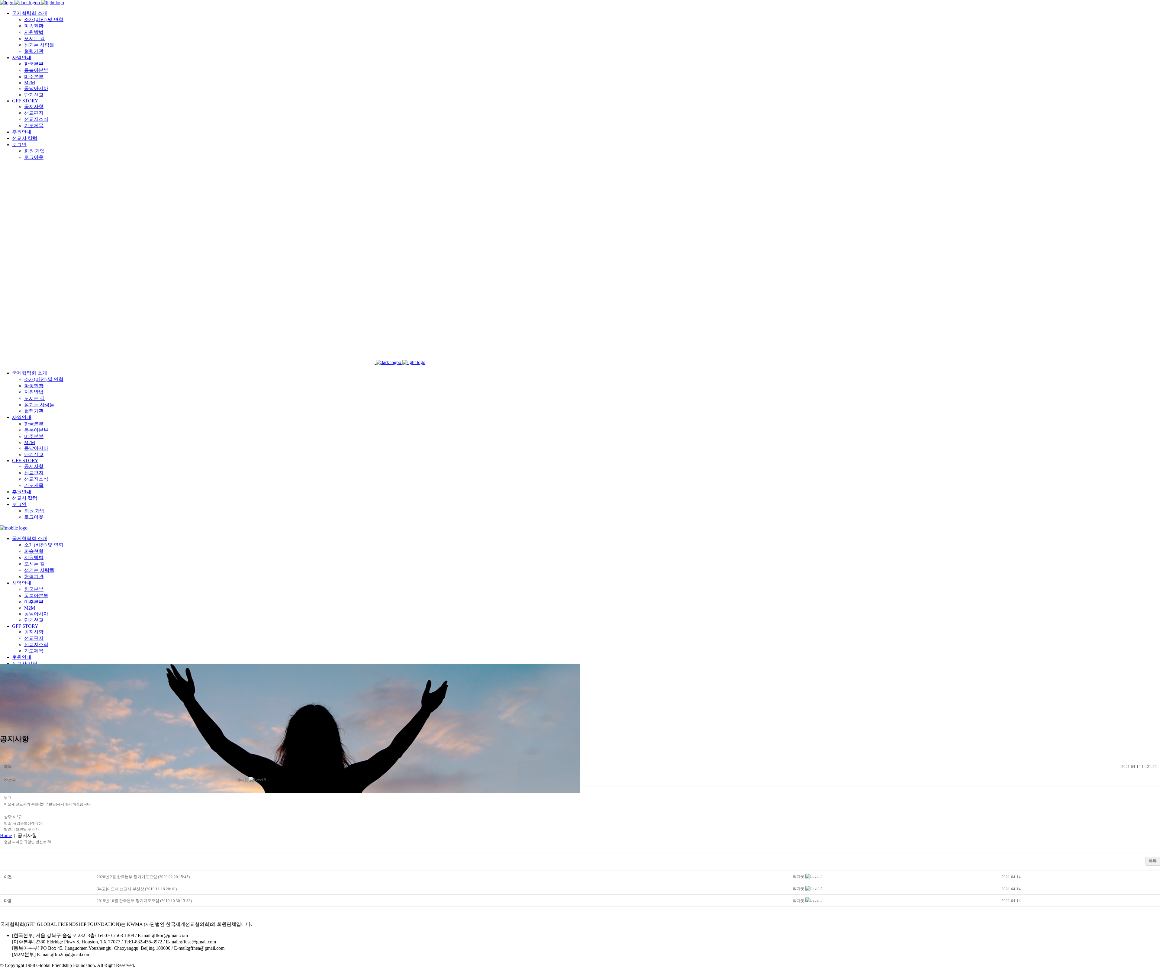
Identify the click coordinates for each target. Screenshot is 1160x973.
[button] (242, 780)
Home (6, 835)
